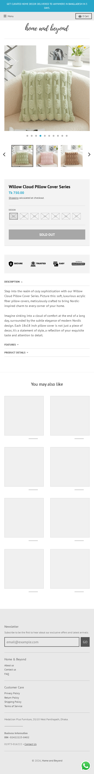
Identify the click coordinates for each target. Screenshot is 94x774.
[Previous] (5, 154)
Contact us (10, 669)
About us (9, 665)
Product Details (14, 352)
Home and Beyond (52, 760)
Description (12, 281)
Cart (86, 16)
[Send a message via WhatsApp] (86, 766)
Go (85, 642)
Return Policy (11, 697)
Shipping (13, 197)
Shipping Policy (12, 701)
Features (10, 344)
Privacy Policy (12, 693)
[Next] (89, 154)
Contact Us (30, 744)
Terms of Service (13, 706)
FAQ (6, 673)
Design (12, 209)
